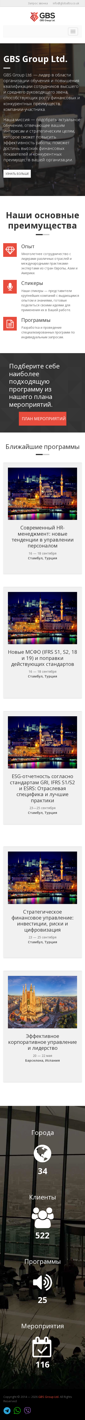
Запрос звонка (38, 3)
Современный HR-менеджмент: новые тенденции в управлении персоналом (43, 536)
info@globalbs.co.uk (66, 3)
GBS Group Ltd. (48, 1397)
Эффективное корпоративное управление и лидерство (42, 1041)
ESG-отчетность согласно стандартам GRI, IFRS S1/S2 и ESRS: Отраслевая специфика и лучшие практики (42, 788)
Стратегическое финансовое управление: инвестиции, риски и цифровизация (42, 920)
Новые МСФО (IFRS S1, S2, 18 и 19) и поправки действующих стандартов (42, 657)
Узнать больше (17, 174)
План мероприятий (44, 418)
